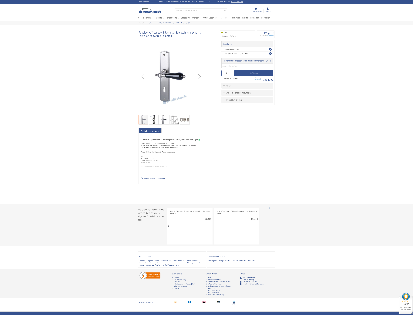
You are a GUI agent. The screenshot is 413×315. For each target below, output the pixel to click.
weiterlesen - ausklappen (154, 178)
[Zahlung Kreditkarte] (218, 303)
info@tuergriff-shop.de (255, 284)
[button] (269, 11)
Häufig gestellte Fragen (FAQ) (184, 284)
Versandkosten (270, 35)
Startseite (141, 23)
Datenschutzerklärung (216, 295)
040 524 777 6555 (255, 282)
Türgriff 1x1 (178, 277)
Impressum (212, 288)
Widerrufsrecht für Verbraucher (219, 282)
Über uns (177, 282)
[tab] (150, 131)
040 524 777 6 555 (237, 2)
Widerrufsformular (215, 284)
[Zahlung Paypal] (189, 303)
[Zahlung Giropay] (234, 305)
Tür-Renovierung (180, 280)
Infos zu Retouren (180, 286)
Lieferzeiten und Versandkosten (219, 286)
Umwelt (176, 288)
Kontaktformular (214, 290)
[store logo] (156, 11)
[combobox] (201, 10)
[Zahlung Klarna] (204, 303)
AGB (209, 277)
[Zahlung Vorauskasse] (175, 303)
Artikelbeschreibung (150, 131)
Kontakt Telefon (214, 292)
